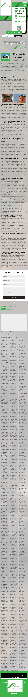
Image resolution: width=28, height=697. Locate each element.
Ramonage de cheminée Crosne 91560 (5, 627)
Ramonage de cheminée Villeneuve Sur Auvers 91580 (22, 593)
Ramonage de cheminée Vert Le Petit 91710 (23, 553)
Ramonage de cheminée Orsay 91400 (13, 630)
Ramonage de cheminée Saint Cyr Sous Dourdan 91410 (23, 393)
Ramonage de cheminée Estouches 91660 (4, 669)
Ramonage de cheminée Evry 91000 (13, 353)
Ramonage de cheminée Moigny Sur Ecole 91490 (14, 553)
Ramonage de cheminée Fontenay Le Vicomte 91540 (13, 378)
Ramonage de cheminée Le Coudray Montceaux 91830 (5, 599)
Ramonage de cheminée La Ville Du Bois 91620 (23, 579)
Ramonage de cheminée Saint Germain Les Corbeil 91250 (22, 414)
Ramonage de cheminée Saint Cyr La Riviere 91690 (22, 387)
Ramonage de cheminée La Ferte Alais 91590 (14, 358)
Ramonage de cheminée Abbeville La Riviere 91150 (4, 347)
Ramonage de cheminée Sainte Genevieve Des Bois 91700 (22, 403)
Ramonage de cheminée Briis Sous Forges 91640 (4, 497)
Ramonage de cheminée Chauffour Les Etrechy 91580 (4, 566)
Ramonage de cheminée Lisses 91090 (13, 485)
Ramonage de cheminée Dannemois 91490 (5, 632)
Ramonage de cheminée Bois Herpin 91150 (4, 422)
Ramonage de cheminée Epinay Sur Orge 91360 (4, 665)
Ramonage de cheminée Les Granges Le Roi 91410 (13, 418)
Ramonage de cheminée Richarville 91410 (22, 352)
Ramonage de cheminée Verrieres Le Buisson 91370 (22, 543)
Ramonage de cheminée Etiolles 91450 (14, 345)
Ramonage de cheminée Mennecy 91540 (13, 531)
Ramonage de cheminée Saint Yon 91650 (22, 464)
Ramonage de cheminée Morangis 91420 (13, 579)
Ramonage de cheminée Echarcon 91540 (4, 650)
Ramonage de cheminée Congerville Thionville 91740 (22, 496)
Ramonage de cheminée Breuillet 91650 (5, 484)
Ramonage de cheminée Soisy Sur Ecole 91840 (22, 483)
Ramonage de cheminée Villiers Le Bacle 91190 (22, 599)
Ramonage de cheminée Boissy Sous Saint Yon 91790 (4, 440)
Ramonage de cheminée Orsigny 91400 (23, 635)
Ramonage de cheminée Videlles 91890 (23, 557)
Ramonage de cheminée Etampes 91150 (13, 340)
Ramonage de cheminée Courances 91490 (5, 604)
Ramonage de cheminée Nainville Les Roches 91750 (13, 599)
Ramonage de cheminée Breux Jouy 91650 (4, 488)
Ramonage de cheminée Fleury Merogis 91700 (13, 362)
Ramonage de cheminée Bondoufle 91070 (4, 445)
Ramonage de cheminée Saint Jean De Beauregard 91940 (22, 425)
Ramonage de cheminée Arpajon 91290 (5, 362)
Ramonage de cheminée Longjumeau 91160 (13, 490)
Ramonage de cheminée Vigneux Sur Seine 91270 (23, 561)
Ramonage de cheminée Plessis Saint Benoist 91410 (13, 659)
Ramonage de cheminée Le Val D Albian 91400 (22, 643)
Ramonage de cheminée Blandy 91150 (4, 414)
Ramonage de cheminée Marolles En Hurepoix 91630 (13, 516)
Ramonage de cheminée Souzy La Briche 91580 (22, 491)
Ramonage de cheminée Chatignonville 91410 (4, 560)
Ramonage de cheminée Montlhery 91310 (13, 574)
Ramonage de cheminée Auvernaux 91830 (5, 379)
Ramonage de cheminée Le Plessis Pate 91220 (13, 654)
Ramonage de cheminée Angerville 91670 (4, 352)
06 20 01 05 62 (11, 309)
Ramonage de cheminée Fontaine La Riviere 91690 (13, 367)
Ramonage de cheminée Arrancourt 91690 (5, 366)
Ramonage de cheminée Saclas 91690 (22, 369)
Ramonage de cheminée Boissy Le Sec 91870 (4, 435)
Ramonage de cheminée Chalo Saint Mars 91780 (5, 530)
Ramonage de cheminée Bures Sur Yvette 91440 (4, 521)
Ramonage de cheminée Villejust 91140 (23, 583)
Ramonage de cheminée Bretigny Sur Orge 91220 (5, 480)
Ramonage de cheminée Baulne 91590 (4, 405)
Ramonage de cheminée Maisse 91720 (14, 501)
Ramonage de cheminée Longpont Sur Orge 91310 (13, 496)
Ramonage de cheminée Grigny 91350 (13, 424)
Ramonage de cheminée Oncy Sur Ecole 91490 (13, 617)
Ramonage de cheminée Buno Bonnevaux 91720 (5, 517)
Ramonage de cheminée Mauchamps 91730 (13, 526)
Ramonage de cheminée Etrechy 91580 (14, 349)
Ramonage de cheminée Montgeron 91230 (14, 570)
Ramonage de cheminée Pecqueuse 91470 (14, 649)
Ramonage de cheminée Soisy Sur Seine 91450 (22, 487)
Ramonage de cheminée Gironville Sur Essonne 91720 (13, 404)
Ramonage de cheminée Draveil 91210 (4, 646)
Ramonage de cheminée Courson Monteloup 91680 (5, 622)
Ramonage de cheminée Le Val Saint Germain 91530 (22, 516)
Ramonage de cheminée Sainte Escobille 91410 (22, 398)
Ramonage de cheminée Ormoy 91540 (13, 622)
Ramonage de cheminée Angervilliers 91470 (4, 357)
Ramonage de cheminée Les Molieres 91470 (13, 557)
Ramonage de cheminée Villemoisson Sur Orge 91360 (22, 588)
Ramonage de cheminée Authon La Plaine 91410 (4, 375)
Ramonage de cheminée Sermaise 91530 (22, 478)
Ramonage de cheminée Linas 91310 (13, 481)
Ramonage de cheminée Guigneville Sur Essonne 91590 (13, 433)
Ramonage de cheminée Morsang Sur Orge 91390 (14, 588)
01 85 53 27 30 (11, 306)
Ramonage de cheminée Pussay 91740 (23, 342)
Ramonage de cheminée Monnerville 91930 (14, 566)
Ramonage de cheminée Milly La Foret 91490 (14, 549)
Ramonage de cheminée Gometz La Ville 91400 (14, 409)
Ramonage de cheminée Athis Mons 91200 (4, 371)
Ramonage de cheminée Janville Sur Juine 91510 (14, 451)
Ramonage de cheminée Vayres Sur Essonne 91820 (22, 537)
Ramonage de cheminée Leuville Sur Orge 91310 (14, 472)
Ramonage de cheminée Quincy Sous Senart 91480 (22, 347)
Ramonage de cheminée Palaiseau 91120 (13, 639)
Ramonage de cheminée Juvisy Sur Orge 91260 (13, 460)
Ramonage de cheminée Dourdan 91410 (4, 642)
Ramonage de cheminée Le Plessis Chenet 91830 (22, 625)
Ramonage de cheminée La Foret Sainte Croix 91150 (14, 390)
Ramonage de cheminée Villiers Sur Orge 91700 (22, 603)
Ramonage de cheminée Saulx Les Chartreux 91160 (22, 469)
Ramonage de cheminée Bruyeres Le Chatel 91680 (4, 512)
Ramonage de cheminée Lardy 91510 (13, 464)
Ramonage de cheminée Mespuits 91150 (13, 544)
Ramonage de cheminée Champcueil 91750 (4, 545)
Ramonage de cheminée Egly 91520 (4, 655)
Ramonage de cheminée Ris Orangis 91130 (22, 356)
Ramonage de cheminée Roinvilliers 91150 (23, 365)
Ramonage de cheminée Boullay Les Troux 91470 (5, 450)
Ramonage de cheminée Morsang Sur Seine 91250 (13, 593)
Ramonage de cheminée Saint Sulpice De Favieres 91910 (22, 454)
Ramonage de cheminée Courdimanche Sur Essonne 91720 (4, 616)
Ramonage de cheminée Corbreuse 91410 (5, 594)
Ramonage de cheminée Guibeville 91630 (13, 428)
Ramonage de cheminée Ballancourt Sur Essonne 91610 (4, 400)
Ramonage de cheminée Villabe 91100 (22, 566)
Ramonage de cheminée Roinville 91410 (22, 361)
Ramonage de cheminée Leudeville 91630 (13, 468)
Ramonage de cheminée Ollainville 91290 (13, 613)
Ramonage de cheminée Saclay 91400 (22, 373)
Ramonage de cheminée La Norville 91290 (13, 604)
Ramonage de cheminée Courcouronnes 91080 (4, 609)
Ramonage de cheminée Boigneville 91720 (5, 418)
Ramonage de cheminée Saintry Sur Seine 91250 (22, 450)
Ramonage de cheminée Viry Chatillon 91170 (22, 607)
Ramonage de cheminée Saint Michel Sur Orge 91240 (22, 438)
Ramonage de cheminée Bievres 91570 (5, 409)
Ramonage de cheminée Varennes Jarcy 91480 (22, 522)
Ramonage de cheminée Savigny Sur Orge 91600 (23, 474)
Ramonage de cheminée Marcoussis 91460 (14, 505)
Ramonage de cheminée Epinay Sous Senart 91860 (4, 659)
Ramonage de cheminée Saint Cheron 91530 (22, 382)
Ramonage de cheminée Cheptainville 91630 (4, 572)
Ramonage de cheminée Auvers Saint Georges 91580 (4, 384)
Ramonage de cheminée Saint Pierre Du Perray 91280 (22, 444)
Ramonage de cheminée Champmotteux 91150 (4, 555)
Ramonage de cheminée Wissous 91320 (22, 612)
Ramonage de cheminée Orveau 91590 (14, 635)
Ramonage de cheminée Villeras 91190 (23, 630)
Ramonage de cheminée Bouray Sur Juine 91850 (5, 454)
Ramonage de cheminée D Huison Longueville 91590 (5, 636)
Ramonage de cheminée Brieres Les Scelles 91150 (5, 493)
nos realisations (14, 32)
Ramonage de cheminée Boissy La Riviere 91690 (4, 427)
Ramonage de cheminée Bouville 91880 (5, 475)
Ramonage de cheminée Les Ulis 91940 (23, 620)
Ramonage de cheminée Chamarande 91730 (4, 539)
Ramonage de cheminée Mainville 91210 (22, 666)
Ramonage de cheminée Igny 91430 (13, 442)
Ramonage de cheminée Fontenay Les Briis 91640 (14, 372)
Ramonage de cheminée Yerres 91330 (22, 616)
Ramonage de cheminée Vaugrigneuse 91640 (22, 527)
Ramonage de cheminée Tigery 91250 (22, 501)
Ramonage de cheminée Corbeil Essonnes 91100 (5, 590)
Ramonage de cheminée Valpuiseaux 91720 (22, 510)
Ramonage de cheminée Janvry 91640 (13, 455)
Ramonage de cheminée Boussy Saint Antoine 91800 (5, 459)
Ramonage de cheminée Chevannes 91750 (5, 577)
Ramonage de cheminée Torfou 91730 (22, 505)
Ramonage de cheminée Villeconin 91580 (22, 574)
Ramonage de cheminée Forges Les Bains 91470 (14, 395)
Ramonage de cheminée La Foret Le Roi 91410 (13, 384)
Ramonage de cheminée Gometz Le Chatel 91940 (14, 414)
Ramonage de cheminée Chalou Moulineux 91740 (5, 534)
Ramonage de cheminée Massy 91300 (13, 521)
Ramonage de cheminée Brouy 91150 (4, 503)
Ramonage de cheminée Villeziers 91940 (22, 639)
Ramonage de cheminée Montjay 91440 (23, 648)
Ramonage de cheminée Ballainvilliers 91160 (4, 394)
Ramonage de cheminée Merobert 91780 (13, 540)
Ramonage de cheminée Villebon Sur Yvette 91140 (23, 570)
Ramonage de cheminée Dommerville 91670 (4, 341)
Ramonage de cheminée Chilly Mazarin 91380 (4, 582)
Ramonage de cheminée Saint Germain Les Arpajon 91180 (22, 408)
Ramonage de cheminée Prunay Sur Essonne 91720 (14, 665)
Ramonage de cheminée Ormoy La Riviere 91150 (13, 626)
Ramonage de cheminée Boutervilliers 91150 (4, 464)
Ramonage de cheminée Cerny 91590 (4, 526)
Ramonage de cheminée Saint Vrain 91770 (22, 460)
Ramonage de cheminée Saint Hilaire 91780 (22, 419)
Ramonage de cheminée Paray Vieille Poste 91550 (13, 644)
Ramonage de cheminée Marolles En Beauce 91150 (13, 510)
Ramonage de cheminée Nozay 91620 (13, 609)
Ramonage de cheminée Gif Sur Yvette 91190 (13, 399)
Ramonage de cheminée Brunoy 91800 (5, 507)
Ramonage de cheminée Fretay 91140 (22, 658)
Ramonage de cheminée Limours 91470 (14, 477)
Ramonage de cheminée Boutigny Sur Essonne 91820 (4, 470)
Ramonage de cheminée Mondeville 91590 (14, 561)
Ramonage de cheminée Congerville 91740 (5, 586)
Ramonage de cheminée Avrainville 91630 (4, 389)
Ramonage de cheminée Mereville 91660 (13, 536)
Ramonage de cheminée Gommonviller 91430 (22, 652)
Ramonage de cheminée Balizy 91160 (22, 662)
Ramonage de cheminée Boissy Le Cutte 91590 (4, 431)
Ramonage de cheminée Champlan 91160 (4, 550)
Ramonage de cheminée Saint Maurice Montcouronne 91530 (22, 432)
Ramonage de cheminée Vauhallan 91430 (22, 533)
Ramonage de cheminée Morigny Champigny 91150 (14, 583)
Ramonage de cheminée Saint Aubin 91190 (22, 378)
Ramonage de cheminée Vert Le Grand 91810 (23, 549)
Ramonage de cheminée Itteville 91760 (13, 447)
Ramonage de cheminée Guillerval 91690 (13, 438)
